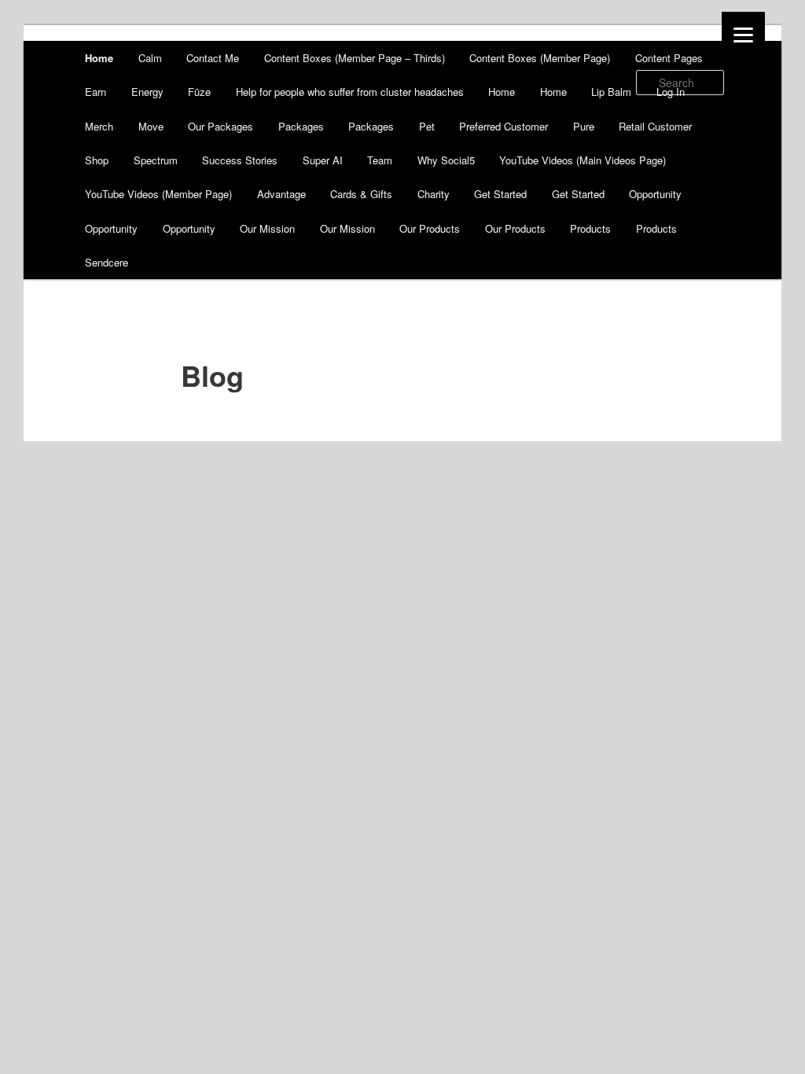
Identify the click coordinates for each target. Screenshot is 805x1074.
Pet (427, 126)
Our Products (429, 228)
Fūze (199, 91)
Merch (99, 126)
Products (590, 228)
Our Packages (220, 126)
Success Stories (240, 160)
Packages (301, 126)
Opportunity (655, 193)
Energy (147, 91)
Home (99, 57)
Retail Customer (655, 126)
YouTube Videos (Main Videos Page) (582, 160)
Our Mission (267, 228)
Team (379, 160)
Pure (583, 126)
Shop (96, 160)
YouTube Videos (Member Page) (158, 193)
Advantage (281, 193)
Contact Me (212, 57)
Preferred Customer (503, 126)
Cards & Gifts (361, 193)
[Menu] (743, 33)
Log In (670, 91)
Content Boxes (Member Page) (539, 57)
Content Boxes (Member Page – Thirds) (354, 57)
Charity (433, 193)
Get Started (500, 193)
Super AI (323, 160)
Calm (150, 57)
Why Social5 (446, 160)
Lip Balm (611, 91)
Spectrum (156, 160)
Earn (95, 91)
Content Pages (669, 57)
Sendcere (106, 262)
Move (151, 126)
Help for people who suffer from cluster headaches (350, 91)
